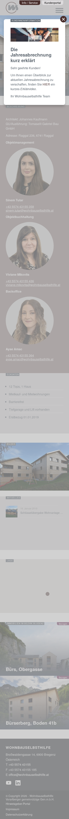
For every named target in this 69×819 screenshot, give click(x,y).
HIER (46, 84)
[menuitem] (29, 2)
